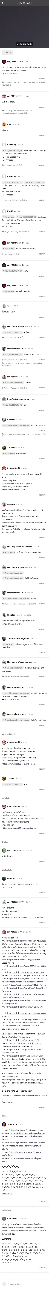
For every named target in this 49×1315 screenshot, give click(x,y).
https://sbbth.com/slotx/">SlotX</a (26, 985)
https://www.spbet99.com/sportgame (19, 828)
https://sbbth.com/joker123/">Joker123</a (26, 978)
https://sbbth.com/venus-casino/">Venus (25, 1056)
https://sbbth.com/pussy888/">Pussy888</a (27, 966)
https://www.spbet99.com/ (14, 489)
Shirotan (9, 644)
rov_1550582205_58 (13, 150)
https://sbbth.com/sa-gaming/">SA (23, 1040)
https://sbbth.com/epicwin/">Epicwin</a (25, 1007)
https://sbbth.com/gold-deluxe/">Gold (24, 1049)
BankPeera (10, 453)
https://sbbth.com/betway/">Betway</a (25, 1019)
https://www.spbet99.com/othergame (19, 764)
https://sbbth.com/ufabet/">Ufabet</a (25, 994)
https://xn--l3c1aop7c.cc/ (21, 917)
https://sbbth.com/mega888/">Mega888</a (27, 1013)
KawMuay (9, 217)
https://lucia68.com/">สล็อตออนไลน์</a (27, 1133)
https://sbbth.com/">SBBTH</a (21, 941)
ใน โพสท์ (24, 3)
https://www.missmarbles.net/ (16, 1227)
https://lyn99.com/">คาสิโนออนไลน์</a (27, 1142)
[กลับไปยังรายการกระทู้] (2, 3)
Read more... (7, 1102)
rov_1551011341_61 (13, 182)
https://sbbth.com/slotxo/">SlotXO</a (27, 981)
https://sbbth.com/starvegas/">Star (23, 959)
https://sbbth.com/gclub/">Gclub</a (26, 975)
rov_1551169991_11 (13, 354)
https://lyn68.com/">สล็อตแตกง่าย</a (26, 1130)
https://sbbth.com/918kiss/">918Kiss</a (25, 972)
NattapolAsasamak (14, 382)
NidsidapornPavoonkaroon (17, 425)
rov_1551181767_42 (13, 405)
